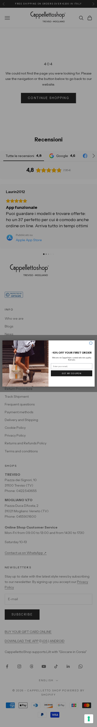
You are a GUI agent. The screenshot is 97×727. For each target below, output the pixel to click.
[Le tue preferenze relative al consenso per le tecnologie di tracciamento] (88, 718)
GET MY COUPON (71, 373)
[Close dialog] (90, 343)
